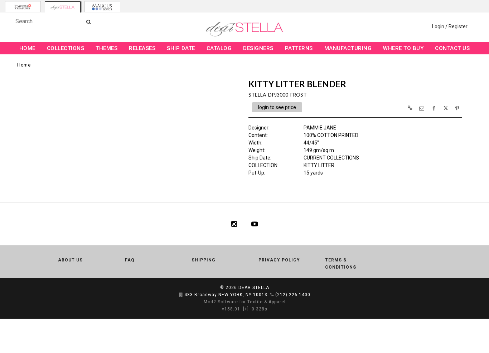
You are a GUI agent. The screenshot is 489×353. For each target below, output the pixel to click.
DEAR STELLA (253, 287)
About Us (70, 260)
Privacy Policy (279, 260)
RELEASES (142, 48)
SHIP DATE (181, 48)
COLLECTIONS (65, 48)
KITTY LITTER (319, 165)
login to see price (277, 107)
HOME (27, 48)
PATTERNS (299, 48)
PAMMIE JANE (320, 128)
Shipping (204, 260)
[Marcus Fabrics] (102, 6)
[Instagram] (234, 224)
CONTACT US (452, 48)
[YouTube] (254, 224)
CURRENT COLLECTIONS (331, 158)
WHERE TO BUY (403, 48)
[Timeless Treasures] (23, 6)
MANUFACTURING (348, 48)
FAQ (130, 260)
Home (23, 65)
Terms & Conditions (340, 264)
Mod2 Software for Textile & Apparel (245, 301)
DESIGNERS (258, 48)
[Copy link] (410, 108)
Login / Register (450, 26)
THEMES (106, 48)
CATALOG (219, 48)
